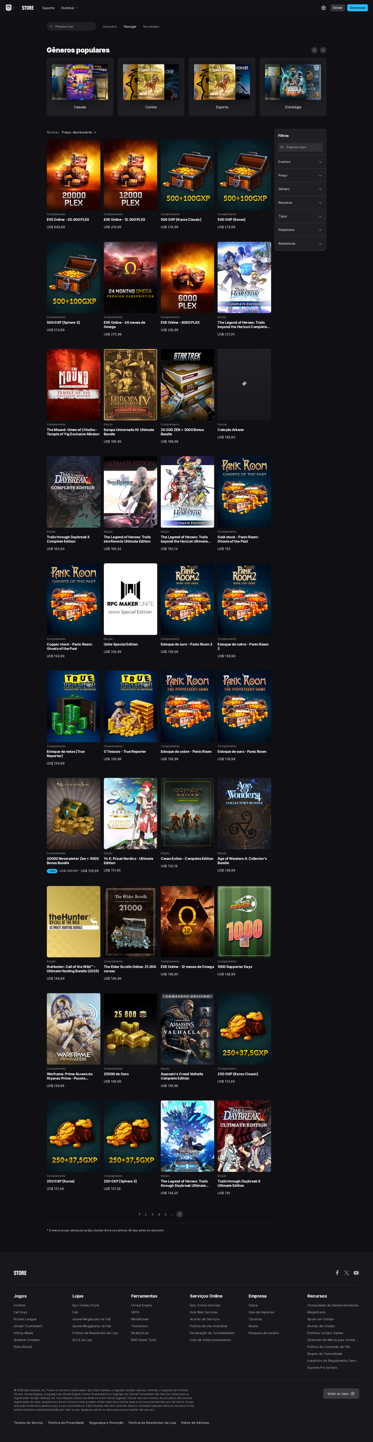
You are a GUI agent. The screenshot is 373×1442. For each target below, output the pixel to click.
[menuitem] (110, 26)
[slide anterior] (314, 50)
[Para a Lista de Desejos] (95, 143)
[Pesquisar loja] (51, 26)
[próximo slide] (323, 50)
